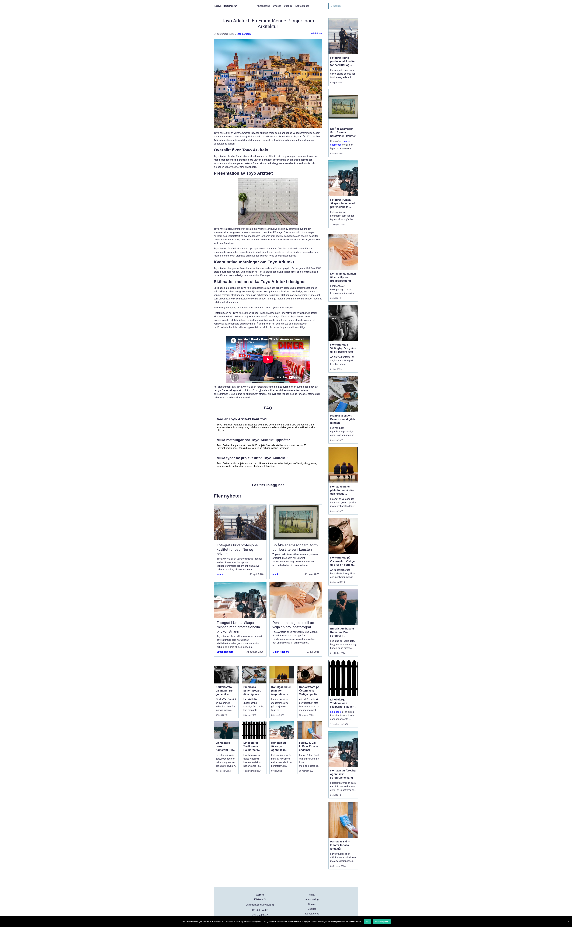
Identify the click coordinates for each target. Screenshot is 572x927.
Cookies (288, 5)
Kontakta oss (302, 5)
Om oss (277, 5)
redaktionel (316, 33)
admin (220, 574)
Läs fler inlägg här (268, 485)
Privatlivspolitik (381, 921)
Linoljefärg (336, 711)
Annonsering (263, 5)
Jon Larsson (244, 34)
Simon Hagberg (225, 651)
